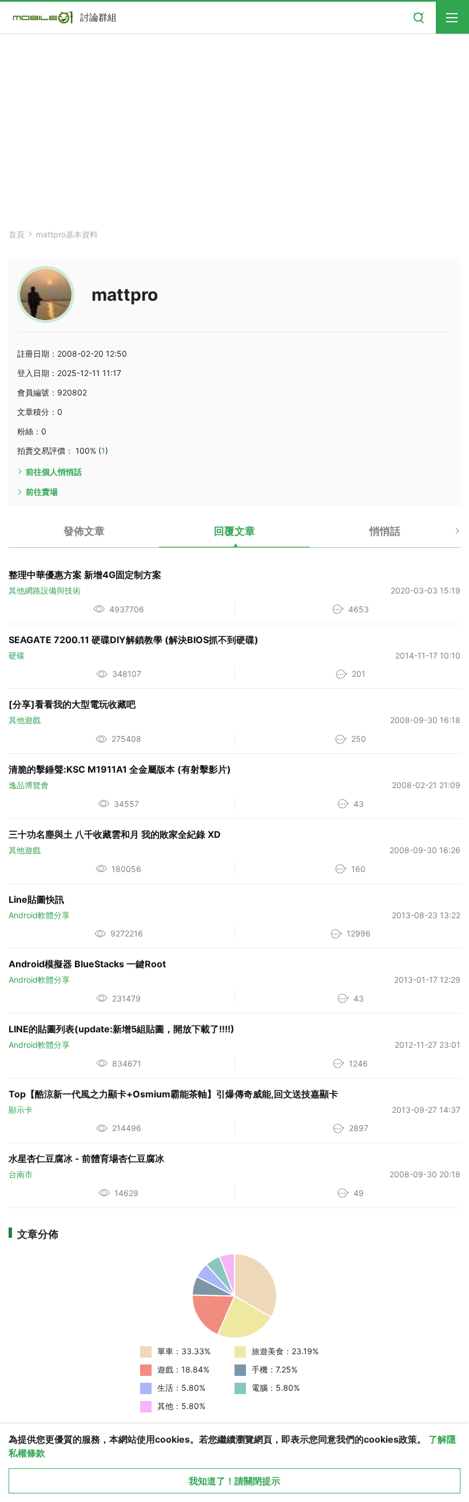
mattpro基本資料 (67, 234)
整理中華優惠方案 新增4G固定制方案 (85, 574)
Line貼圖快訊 (36, 899)
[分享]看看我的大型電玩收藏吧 (72, 704)
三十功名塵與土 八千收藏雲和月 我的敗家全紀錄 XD (115, 834)
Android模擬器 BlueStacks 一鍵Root (87, 964)
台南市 (21, 1174)
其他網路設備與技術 (45, 590)
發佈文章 (84, 531)
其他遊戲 (25, 720)
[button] (447, 535)
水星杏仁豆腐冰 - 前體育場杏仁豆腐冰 (86, 1158)
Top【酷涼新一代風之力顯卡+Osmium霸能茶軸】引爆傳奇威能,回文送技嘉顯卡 (173, 1094)
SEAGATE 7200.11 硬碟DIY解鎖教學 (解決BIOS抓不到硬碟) (134, 639)
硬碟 (17, 655)
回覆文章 (234, 531)
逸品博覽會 (29, 785)
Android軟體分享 (39, 915)
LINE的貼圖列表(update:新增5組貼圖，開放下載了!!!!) (121, 1029)
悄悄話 (384, 531)
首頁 (17, 234)
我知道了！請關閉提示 (234, 1481)
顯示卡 (21, 1110)
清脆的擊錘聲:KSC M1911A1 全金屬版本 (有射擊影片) (120, 769)
